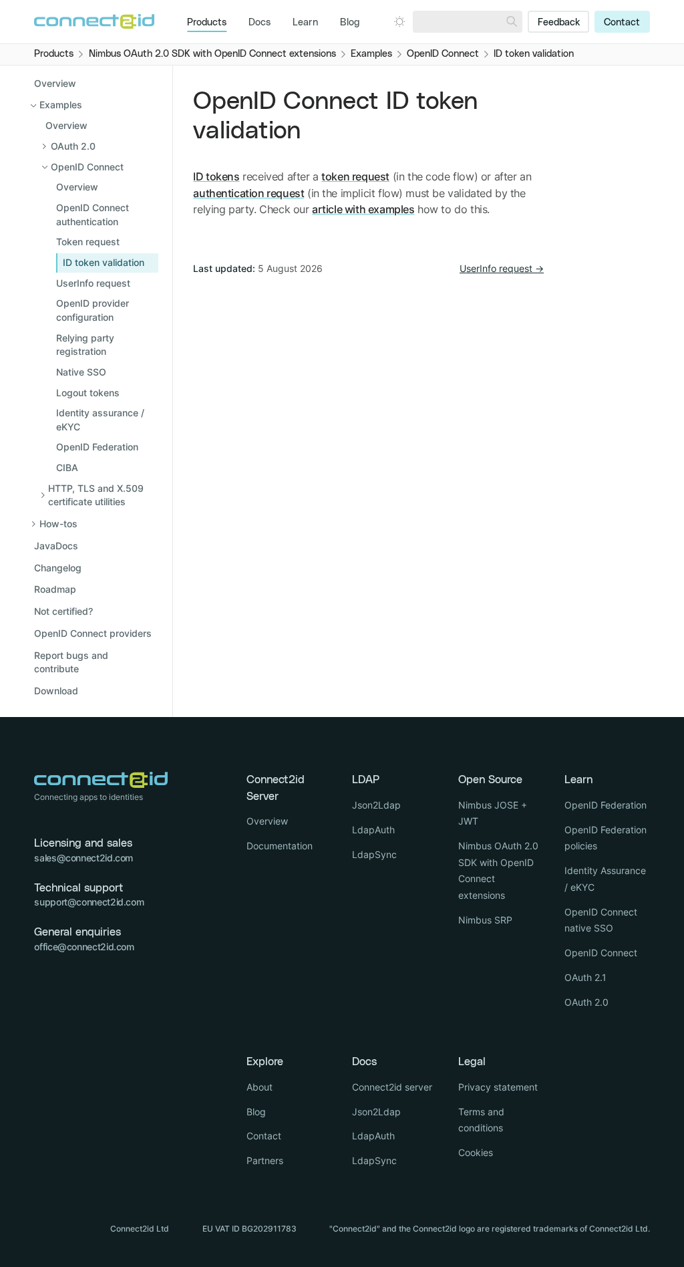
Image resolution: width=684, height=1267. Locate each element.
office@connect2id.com (84, 946)
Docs (259, 22)
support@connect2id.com (89, 901)
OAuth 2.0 (586, 1002)
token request (355, 176)
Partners (264, 1160)
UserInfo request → (502, 268)
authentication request (248, 193)
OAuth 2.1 (585, 977)
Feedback (559, 22)
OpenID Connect (600, 952)
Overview (55, 83)
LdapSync (374, 854)
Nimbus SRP (485, 920)
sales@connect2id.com (83, 857)
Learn (305, 22)
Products (206, 22)
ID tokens (216, 176)
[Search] (511, 22)
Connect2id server (392, 1087)
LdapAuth (373, 829)
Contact (622, 22)
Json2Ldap (376, 805)
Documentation (279, 845)
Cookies (475, 1152)
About (259, 1087)
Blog (349, 22)
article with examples (363, 209)
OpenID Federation (605, 805)
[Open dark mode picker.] (399, 21)
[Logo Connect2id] (94, 21)
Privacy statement (498, 1087)
